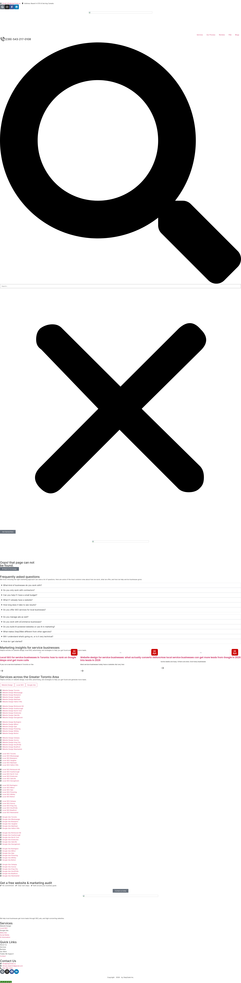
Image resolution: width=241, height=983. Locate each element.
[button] (120, 163)
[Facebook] (11, 971)
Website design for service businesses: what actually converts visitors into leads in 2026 (120, 659)
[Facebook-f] (11, 7)
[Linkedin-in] (16, 971)
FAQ (230, 35)
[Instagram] (7, 7)
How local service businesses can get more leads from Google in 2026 (201, 657)
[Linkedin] (16, 7)
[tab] (7, 685)
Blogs (237, 35)
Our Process (211, 35)
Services (200, 35)
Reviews (222, 35)
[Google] (2, 7)
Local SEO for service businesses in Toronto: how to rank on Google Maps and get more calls (38, 659)
